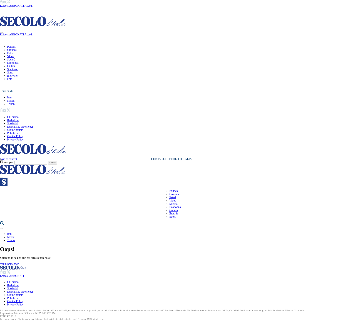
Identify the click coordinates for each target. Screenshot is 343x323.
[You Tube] (5, 2)
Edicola (4, 5)
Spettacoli (12, 69)
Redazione (13, 120)
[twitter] (8, 2)
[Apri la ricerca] (2, 224)
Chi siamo (13, 116)
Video (10, 56)
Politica (11, 46)
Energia (173, 213)
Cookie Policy (15, 136)
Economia (13, 62)
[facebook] (1, 2)
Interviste (12, 75)
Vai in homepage (9, 263)
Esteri (10, 53)
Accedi (28, 5)
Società (11, 59)
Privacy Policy (15, 139)
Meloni (11, 100)
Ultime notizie (15, 129)
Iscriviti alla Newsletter (20, 126)
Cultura (11, 65)
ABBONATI (16, 5)
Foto (9, 78)
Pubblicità (12, 133)
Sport (10, 72)
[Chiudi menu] (1, 32)
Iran (9, 97)
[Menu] (1, 177)
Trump (11, 103)
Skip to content (8, 159)
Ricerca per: (7, 162)
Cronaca (12, 49)
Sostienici (12, 123)
